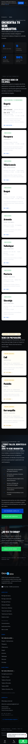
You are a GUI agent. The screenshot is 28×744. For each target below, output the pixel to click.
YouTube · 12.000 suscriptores (11, 586)
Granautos (4, 17)
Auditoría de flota (6, 626)
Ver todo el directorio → (8, 671)
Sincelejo (4, 662)
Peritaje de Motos (6, 602)
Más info (7, 4)
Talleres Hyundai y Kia (7, 689)
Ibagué (3, 650)
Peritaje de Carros (6, 595)
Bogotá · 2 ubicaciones (7, 641)
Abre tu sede (5, 629)
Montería (4, 659)
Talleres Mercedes (6, 683)
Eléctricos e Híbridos (7, 608)
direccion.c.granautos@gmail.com (10, 704)
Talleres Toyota (5, 677)
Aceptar (21, 3)
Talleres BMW (5, 686)
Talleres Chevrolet (6, 680)
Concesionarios (5, 623)
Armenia (4, 653)
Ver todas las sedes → (8, 638)
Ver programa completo (12, 511)
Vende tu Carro (5, 617)
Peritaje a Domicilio (6, 598)
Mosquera (4, 644)
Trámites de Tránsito (7, 614)
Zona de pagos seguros (11, 719)
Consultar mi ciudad (11, 549)
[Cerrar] (26, 3)
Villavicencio (5, 647)
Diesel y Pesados (6, 605)
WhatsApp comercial (7, 701)
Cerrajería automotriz (7, 674)
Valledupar (4, 656)
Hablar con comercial (12, 516)
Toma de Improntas (6, 611)
